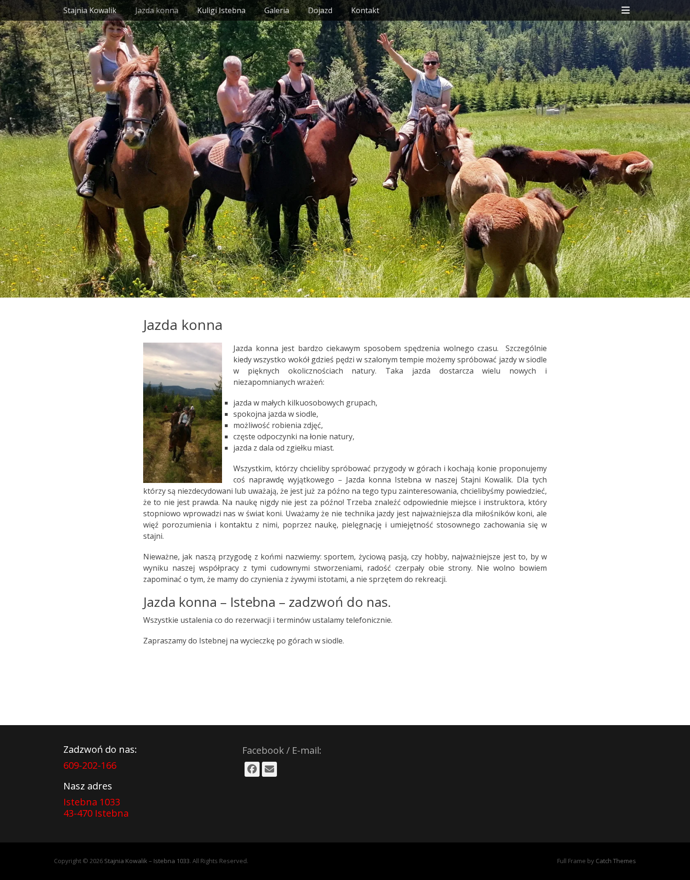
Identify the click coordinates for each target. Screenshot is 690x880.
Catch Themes (616, 861)
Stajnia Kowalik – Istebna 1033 (147, 861)
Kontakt (365, 10)
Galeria (276, 10)
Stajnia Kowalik (89, 10)
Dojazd (320, 10)
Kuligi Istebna (221, 10)
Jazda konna (156, 10)
